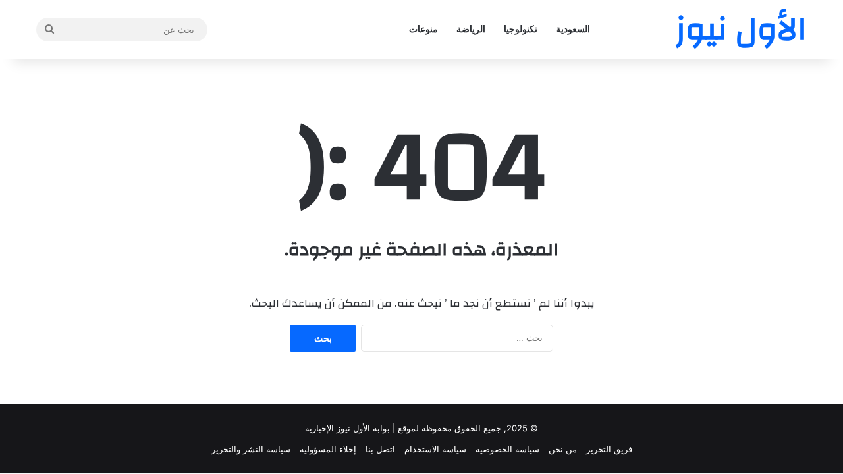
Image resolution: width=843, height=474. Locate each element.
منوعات (423, 29)
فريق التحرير (609, 449)
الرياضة (470, 29)
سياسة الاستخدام (435, 449)
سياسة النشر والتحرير (250, 449)
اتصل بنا (380, 449)
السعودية (573, 29)
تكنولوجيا (520, 29)
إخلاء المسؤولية (328, 449)
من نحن (563, 449)
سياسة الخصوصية (507, 449)
